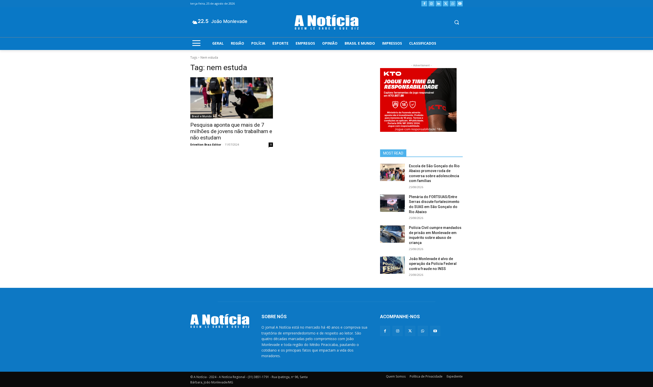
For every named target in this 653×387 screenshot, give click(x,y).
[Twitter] (446, 4)
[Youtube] (460, 4)
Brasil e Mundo (202, 116)
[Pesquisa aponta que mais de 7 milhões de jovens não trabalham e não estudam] (231, 98)
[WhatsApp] (453, 4)
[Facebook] (424, 4)
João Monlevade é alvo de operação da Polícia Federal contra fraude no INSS (433, 264)
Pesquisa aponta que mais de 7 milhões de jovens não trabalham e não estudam (231, 131)
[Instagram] (431, 4)
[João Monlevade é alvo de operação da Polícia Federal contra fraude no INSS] (392, 265)
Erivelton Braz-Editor (205, 144)
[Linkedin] (439, 4)
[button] (456, 22)
